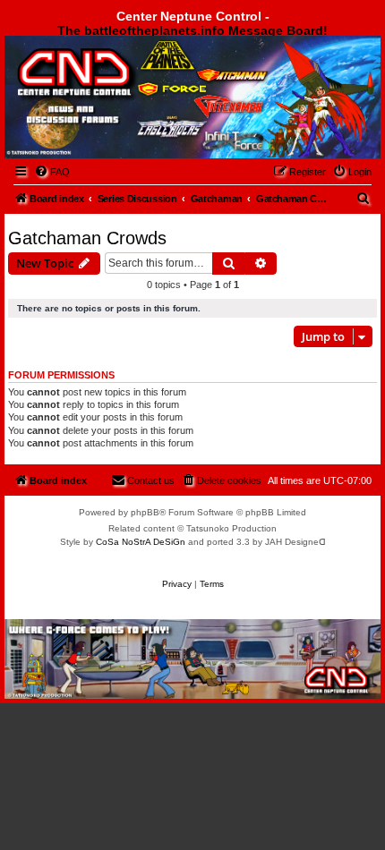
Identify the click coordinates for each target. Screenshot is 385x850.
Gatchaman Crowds (87, 238)
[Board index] (104, 84)
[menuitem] (52, 172)
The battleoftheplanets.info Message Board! (192, 30)
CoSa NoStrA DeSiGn (140, 542)
